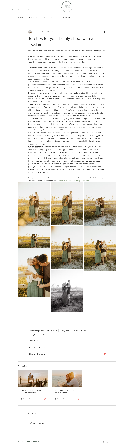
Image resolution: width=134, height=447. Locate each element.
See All (114, 366)
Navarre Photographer (80, 331)
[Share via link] (45, 348)
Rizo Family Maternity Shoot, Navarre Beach (66, 391)
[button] (114, 17)
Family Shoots (32, 17)
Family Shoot (65, 331)
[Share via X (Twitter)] (34, 348)
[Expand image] (34, 204)
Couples (44, 17)
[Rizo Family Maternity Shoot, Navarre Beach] (67, 378)
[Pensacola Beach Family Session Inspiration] (33, 378)
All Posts (20, 17)
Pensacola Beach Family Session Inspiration (30, 391)
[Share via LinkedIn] (40, 348)
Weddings (54, 17)
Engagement (66, 17)
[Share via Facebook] (29, 348)
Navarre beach (52, 331)
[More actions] (104, 32)
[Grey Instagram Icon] (107, 442)
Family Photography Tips (38, 335)
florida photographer (37, 331)
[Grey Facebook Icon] (103, 442)
